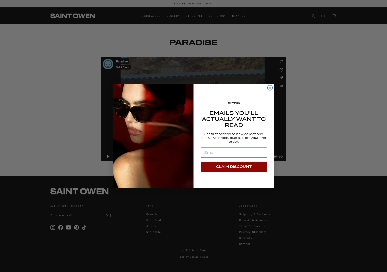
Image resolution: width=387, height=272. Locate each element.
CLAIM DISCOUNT (234, 166)
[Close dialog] (270, 87)
